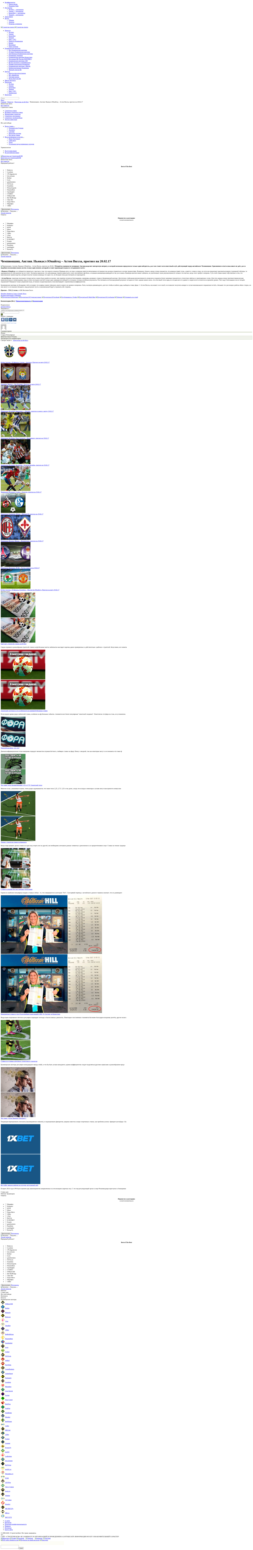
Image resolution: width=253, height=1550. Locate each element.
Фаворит (10, 225)
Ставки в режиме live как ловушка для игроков (16, 889)
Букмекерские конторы (12, 48)
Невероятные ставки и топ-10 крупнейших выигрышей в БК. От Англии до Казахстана (30, 1014)
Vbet (6, 1321)
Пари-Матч (11, 202)
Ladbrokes (8, 1456)
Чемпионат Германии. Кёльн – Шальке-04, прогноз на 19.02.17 (22, 514)
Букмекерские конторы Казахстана (20, 57)
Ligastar (7, 1443)
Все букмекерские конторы (18, 50)
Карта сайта (9, 1529)
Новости (8, 30)
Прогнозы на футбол (22, 102)
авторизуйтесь (5, 307)
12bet (9, 235)
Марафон (10, 204)
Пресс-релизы (13, 46)
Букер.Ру (10, 249)
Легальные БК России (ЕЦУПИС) (20, 59)
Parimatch (8, 1378)
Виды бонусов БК (15, 79)
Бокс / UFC (12, 39)
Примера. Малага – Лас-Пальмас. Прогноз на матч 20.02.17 (21, 384)
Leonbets (10, 172)
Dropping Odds (13, 6)
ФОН (9, 227)
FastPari (7, 1408)
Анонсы (11, 22)
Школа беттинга (10, 80)
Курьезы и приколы (15, 24)
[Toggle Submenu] (23, 137)
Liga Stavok (9, 1391)
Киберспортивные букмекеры (19, 68)
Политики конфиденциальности (16, 1524)
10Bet (9, 206)
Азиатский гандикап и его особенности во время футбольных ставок (24, 711)
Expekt (9, 241)
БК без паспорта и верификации (20, 62)
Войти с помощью (7, 316)
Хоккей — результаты (16, 15)
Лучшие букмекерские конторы (19, 52)
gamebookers (11, 182)
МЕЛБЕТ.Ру (9, 1508)
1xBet (7, 1426)
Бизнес (11, 43)
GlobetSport (9, 1373)
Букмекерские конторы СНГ (18, 61)
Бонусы (7, 71)
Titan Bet (10, 200)
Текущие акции (14, 77)
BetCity (9, 237)
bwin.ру (7, 1491)
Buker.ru (10, 170)
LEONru (8, 1482)
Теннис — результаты (16, 11)
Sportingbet (10, 192)
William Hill (11, 196)
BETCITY (8, 1517)
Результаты (8, 8)
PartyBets (10, 186)
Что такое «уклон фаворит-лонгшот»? (13, 1118)
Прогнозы (8, 82)
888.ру (7, 1513)
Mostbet (7, 1417)
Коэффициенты (10, 2)
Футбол (11, 32)
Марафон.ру (9, 1474)
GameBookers (9, 1369)
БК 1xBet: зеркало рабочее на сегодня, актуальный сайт (19, 1185)
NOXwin (10, 184)
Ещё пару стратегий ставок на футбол (13, 644)
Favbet (7, 1395)
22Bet (7, 1434)
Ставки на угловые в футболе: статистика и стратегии (19, 1061)
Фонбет (7, 1504)
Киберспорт (13, 93)
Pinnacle (7, 1312)
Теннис (11, 34)
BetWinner (8, 1421)
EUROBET (11, 239)
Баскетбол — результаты (17, 13)
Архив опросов (6, 213)
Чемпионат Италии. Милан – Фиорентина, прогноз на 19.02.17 (22, 541)
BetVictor (8, 1465)
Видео (7, 18)
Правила (8, 1526)
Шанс (9, 229)
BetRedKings (9, 1334)
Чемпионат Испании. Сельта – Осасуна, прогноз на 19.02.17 (21, 492)
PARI (7, 1478)
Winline (7, 1495)
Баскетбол (12, 36)
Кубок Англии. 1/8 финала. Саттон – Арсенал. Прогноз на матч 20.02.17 (25, 362)
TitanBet (7, 1326)
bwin (8, 180)
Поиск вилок (13, 4)
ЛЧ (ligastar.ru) (12, 174)
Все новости (5, 105)
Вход (2, 100)
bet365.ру (8, 1469)
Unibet (7, 1352)
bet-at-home (11, 176)
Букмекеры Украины (16, 55)
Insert (21, 1548)
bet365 (7, 1452)
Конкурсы (8, 95)
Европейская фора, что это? (10, 748)
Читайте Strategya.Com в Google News (13, 293)
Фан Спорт (9, 1400)
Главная (3, 102)
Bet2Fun (8, 1404)
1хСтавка (8, 1500)
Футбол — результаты (16, 9)
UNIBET (10, 194)
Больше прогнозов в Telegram (11, 295)
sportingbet (10, 247)
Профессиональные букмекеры (19, 64)
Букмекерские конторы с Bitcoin (19, 66)
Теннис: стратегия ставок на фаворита (14, 842)
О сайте (7, 1521)
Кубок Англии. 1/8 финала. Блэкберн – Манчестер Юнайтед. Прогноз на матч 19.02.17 (30, 590)
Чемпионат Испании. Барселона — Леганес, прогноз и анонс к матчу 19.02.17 (27, 411)
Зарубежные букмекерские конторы (21, 54)
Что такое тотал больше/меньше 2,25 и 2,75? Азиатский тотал (21, 785)
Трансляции (9, 17)
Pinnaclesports (11, 188)
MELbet (7, 1430)
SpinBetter (8, 1413)
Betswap (8, 1317)
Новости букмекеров (16, 41)
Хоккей (11, 38)
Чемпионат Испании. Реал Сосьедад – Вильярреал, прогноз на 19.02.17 (25, 438)
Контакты (8, 1522)
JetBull (7, 1360)
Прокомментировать (23, 301)
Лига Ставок (9, 1487)
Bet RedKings (11, 198)
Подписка (8, 1528)
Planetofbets (11, 190)
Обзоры (11, 20)
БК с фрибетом (14, 75)
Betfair (9, 178)
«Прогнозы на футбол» (20, 340)
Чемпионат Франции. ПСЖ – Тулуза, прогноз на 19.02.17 (20, 568)
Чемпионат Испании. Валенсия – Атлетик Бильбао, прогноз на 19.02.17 (25, 465)
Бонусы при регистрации (17, 73)
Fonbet (7, 1439)
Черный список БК (15, 70)
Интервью (12, 45)
